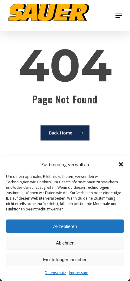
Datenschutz (55, 272)
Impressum (78, 272)
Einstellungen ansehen (65, 259)
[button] (121, 164)
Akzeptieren (65, 226)
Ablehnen (65, 242)
